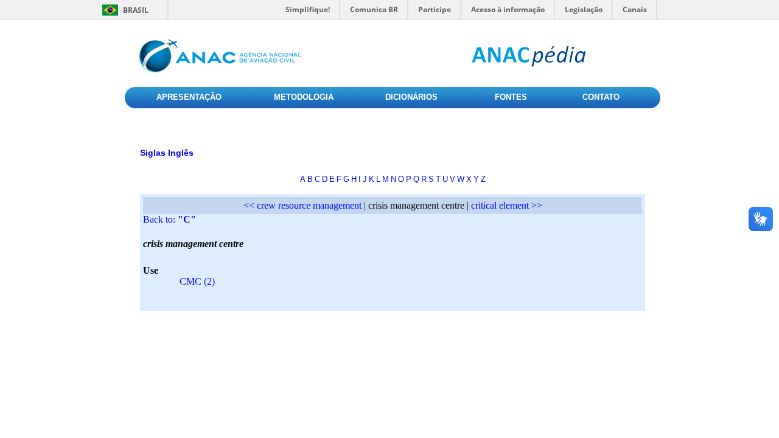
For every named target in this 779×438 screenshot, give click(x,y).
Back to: (169, 219)
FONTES (511, 97)
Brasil (135, 10)
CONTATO (601, 97)
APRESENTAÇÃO (189, 97)
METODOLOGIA (304, 97)
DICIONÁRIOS (411, 97)
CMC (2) (197, 281)
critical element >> (506, 205)
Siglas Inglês (167, 153)
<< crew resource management (302, 205)
